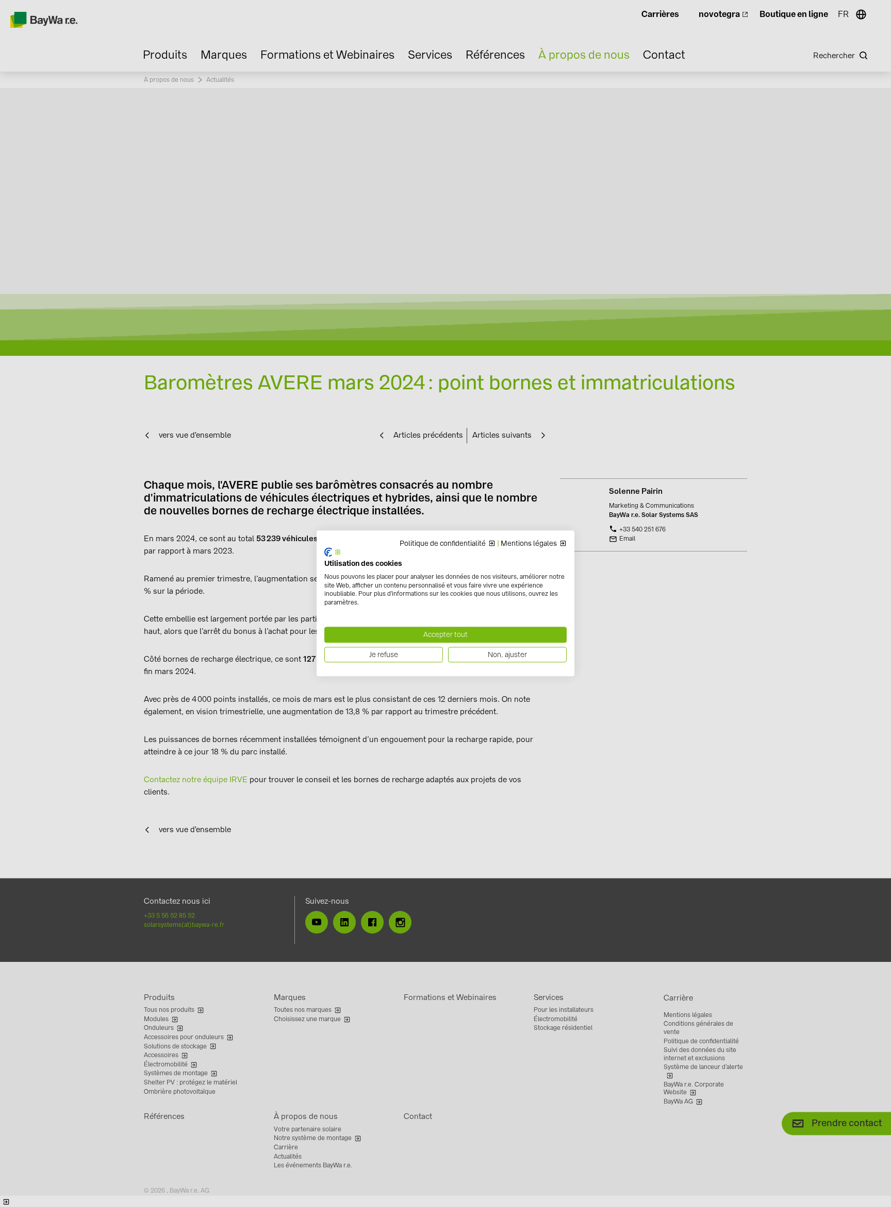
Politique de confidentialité (443, 543)
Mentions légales (529, 543)
